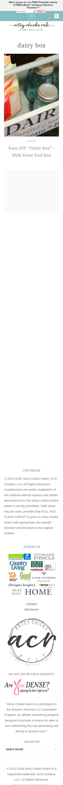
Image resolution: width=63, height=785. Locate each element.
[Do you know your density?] (31, 687)
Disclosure (32, 609)
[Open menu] (31, 16)
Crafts (31, 141)
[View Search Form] (56, 16)
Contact (31, 604)
